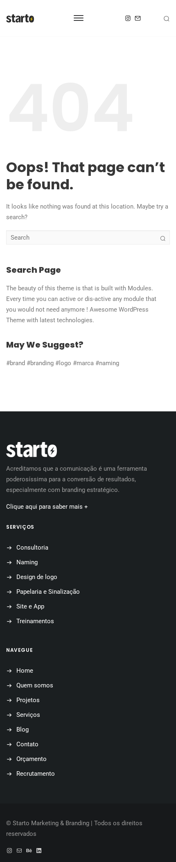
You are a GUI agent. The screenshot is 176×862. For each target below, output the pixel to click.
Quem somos (34, 685)
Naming (27, 562)
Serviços (28, 714)
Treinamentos (35, 621)
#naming (107, 363)
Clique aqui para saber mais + (47, 506)
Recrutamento (35, 773)
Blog (22, 729)
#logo (63, 363)
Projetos (28, 700)
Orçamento (31, 759)
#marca (83, 363)
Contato (27, 744)
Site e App (30, 606)
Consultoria (32, 547)
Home (24, 670)
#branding (40, 363)
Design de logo (36, 577)
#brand (15, 363)
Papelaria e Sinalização (48, 591)
